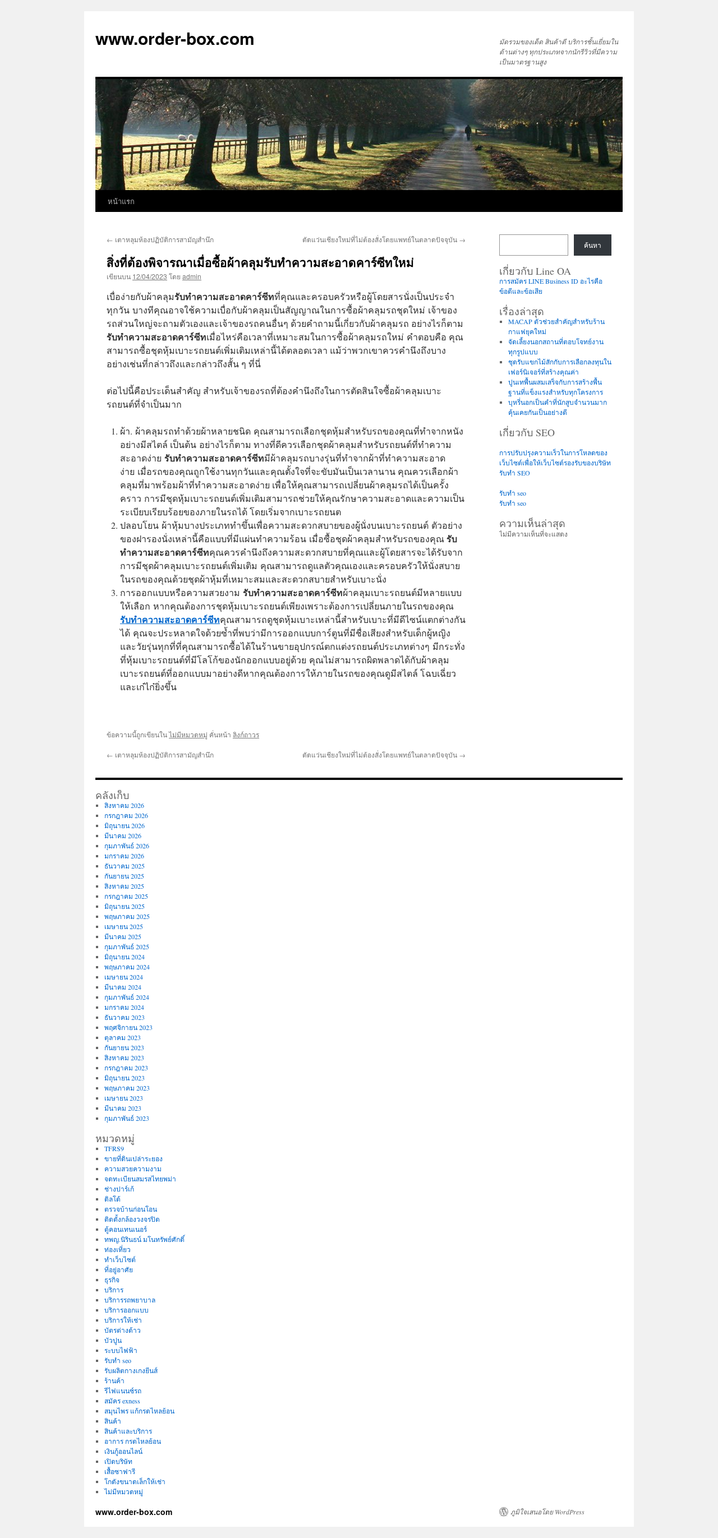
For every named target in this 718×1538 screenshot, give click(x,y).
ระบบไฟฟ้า (120, 1350)
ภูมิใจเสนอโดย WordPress (547, 1511)
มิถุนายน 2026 (124, 825)
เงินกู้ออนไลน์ (123, 1451)
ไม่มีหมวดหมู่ (188, 734)
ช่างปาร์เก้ (119, 1188)
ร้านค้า (114, 1380)
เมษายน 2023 (123, 1097)
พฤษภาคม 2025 (127, 916)
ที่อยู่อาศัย (118, 1269)
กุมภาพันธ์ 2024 (126, 996)
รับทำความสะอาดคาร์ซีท (170, 619)
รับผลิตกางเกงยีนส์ (131, 1370)
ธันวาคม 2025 (124, 865)
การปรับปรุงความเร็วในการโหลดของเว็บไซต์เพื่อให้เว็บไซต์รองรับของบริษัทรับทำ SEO (555, 462)
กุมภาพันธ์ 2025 (126, 946)
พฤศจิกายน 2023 (128, 1027)
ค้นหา (592, 245)
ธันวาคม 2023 (124, 1017)
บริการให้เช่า (123, 1319)
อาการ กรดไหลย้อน (132, 1441)
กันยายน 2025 (124, 875)
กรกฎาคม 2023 (126, 1067)
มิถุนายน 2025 (124, 906)
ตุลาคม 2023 (122, 1037)
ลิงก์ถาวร (246, 734)
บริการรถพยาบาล (129, 1299)
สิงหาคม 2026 (124, 805)
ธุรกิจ (111, 1279)
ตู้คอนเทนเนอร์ (125, 1229)
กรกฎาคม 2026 (126, 815)
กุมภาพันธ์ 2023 (126, 1118)
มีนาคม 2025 (122, 936)
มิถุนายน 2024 (124, 956)
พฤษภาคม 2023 (127, 1087)
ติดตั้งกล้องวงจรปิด (132, 1218)
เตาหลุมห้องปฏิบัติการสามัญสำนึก (160, 239)
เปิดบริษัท (118, 1461)
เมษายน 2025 (123, 926)
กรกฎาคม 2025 (126, 896)
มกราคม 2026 (124, 855)
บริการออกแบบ (126, 1309)
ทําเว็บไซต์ (120, 1259)
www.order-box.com (175, 38)
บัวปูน (113, 1340)
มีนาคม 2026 (122, 835)
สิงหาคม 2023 (124, 1057)
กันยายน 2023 (124, 1047)
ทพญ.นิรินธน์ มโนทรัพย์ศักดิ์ (144, 1239)
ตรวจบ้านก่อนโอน (130, 1208)
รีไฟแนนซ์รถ (122, 1390)
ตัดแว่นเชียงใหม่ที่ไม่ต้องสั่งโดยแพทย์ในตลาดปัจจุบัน (384, 239)
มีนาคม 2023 (122, 1107)
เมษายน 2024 (123, 976)
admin (191, 276)
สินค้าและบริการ (128, 1430)
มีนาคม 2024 (122, 986)
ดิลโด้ (112, 1198)
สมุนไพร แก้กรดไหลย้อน (139, 1410)
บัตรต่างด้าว (122, 1329)
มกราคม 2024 (124, 1007)
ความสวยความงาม (133, 1168)
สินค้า (112, 1420)
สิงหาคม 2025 (124, 885)
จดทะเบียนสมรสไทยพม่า (140, 1178)
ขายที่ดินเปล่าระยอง (133, 1158)
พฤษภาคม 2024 (127, 966)
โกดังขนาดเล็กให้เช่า (134, 1481)
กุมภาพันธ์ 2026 (126, 845)
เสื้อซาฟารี (119, 1471)
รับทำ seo (512, 492)
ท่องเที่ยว (117, 1249)
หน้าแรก (121, 201)
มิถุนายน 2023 (124, 1077)
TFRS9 (114, 1148)
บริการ (113, 1289)
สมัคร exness (122, 1400)
